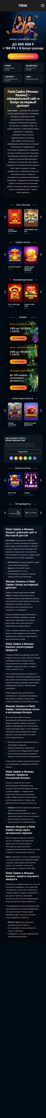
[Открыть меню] (42, 5)
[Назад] (5, 217)
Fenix (23, 5)
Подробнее (23, 452)
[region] (23, 222)
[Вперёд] (41, 217)
